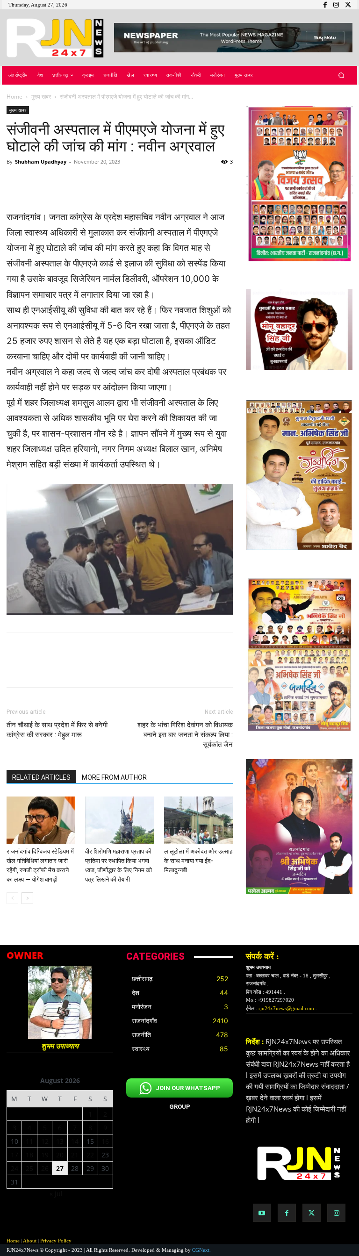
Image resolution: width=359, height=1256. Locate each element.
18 (29, 1154)
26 (45, 1168)
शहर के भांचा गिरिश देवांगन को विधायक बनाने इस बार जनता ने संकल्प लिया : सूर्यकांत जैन (185, 735)
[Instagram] (336, 1213)
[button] (341, 75)
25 (29, 1168)
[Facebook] (287, 1213)
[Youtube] (262, 1213)
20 (60, 1154)
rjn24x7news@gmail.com (286, 1008)
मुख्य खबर (41, 96)
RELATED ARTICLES (41, 777)
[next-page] (27, 898)
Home (14, 96)
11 (29, 1141)
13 (60, 1141)
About (29, 1240)
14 (75, 1141)
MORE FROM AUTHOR (114, 777)
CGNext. (201, 1250)
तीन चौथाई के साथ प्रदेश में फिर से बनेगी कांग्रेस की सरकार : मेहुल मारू (57, 730)
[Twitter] (311, 1213)
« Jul (56, 1193)
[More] (195, 182)
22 (90, 1154)
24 (14, 1168)
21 (75, 1154)
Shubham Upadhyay (40, 161)
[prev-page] (12, 898)
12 (45, 1141)
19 (45, 1154)
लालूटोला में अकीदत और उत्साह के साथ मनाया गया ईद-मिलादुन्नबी (198, 861)
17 (14, 1154)
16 (105, 1141)
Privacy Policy (56, 1240)
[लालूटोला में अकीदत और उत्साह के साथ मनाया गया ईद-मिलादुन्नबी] (198, 820)
